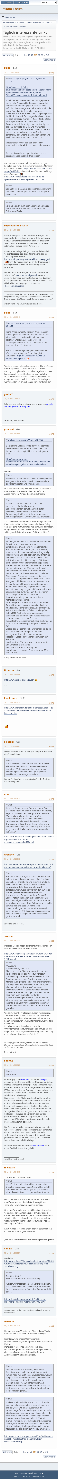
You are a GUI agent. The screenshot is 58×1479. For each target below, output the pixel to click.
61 (42, 55)
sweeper (8, 936)
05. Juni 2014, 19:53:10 (12, 317)
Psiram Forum (12, 9)
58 (32, 55)
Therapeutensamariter (14, 286)
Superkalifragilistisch (16, 225)
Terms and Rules (26, 1473)
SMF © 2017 (27, 1476)
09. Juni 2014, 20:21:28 (12, 746)
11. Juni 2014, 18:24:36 (12, 940)
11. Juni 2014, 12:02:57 (12, 798)
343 (47, 55)
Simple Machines (38, 1476)
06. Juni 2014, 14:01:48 (12, 433)
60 (39, 55)
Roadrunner (11, 698)
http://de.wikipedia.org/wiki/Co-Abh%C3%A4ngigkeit (27, 259)
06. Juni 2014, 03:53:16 (12, 399)
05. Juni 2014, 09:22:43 (12, 72)
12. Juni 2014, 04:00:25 (12, 1065)
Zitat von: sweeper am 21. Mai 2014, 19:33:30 (25, 440)
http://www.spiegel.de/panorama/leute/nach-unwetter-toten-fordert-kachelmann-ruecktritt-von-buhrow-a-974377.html (28, 956)
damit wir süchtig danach (26, 275)
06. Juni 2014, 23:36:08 (12, 674)
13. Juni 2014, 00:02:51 (12, 1253)
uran (7, 794)
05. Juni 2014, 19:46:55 (12, 230)
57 (29, 55)
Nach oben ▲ (38, 1473)
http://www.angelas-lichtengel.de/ (19, 680)
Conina (8, 1248)
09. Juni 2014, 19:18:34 (12, 702)
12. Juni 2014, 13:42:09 (12, 1172)
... (26, 55)
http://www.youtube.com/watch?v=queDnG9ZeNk (28, 170)
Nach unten (8, 55)
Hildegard (9, 1167)
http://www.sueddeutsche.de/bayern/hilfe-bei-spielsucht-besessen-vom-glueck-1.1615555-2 (24, 178)
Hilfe (16, 1473)
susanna (9, 1321)
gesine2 (8, 394)
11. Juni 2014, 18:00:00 (12, 859)
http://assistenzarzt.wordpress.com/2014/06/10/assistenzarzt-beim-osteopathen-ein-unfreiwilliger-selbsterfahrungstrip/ (28, 1439)
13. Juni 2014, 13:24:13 (12, 1326)
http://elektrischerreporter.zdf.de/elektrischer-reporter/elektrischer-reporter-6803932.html (25, 1300)
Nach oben (7, 1452)
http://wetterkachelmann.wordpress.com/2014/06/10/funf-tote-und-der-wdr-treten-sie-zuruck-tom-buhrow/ (28, 865)
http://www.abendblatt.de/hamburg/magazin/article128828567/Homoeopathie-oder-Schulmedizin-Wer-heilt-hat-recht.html (28, 710)
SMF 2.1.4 (17, 1476)
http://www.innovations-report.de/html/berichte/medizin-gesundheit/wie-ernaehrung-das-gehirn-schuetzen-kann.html (28, 462)
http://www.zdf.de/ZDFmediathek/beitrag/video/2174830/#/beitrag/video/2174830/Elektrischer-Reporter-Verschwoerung (29, 1264)
